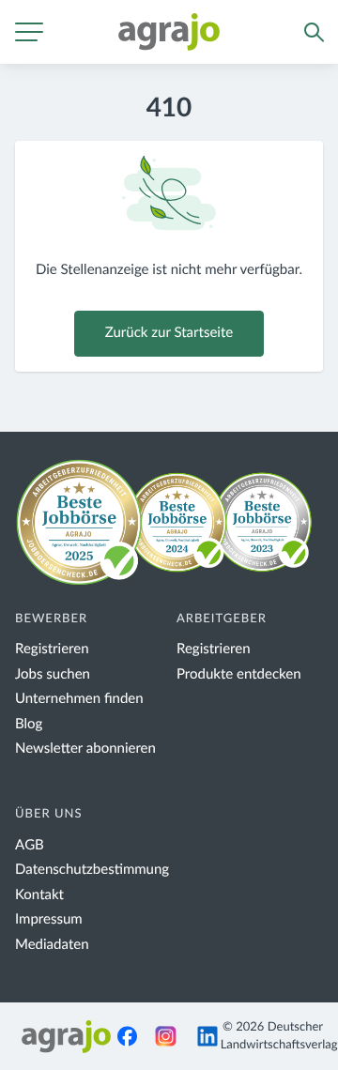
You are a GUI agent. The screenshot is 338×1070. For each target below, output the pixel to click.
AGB (29, 845)
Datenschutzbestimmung (92, 870)
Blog (28, 724)
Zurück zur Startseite (169, 333)
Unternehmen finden (79, 699)
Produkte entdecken (239, 674)
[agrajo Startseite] (169, 32)
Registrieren (52, 649)
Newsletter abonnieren (85, 748)
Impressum (49, 919)
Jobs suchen (52, 674)
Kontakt (39, 895)
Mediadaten (52, 945)
